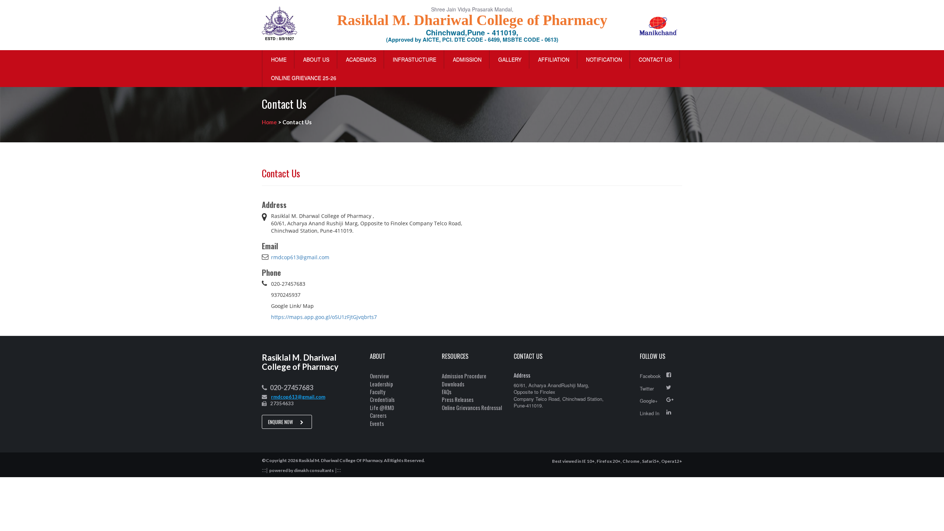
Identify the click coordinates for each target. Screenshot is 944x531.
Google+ (649, 400)
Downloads (453, 384)
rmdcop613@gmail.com (300, 257)
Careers (378, 415)
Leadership (381, 384)
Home (279, 59)
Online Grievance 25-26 (303, 77)
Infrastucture (414, 59)
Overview (379, 376)
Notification (604, 59)
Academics (361, 59)
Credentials (382, 399)
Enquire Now (281, 422)
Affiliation (553, 59)
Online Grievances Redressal (472, 407)
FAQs (446, 392)
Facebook (650, 375)
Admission (467, 59)
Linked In (649, 413)
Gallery (509, 59)
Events (377, 423)
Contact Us (655, 59)
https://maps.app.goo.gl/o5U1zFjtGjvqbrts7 (324, 316)
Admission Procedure (464, 376)
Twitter (647, 388)
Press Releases (457, 399)
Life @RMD (382, 407)
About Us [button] (316, 59)
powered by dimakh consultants (301, 470)
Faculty (377, 392)
